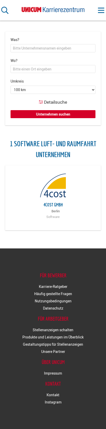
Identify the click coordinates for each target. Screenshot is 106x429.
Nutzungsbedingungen (53, 300)
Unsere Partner (53, 351)
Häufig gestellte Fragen (53, 293)
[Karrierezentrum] (53, 8)
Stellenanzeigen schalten (53, 329)
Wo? (14, 60)
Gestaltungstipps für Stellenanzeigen (53, 344)
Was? (15, 39)
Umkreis (17, 81)
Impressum (53, 373)
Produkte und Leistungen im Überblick (53, 337)
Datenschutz (53, 308)
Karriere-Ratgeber (53, 286)
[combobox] (53, 48)
